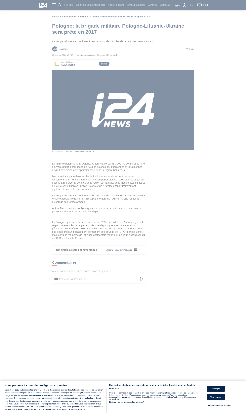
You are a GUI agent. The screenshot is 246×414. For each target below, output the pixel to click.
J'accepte (216, 389)
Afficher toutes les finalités (219, 405)
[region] (123, 397)
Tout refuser (215, 397)
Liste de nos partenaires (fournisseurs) (126, 402)
